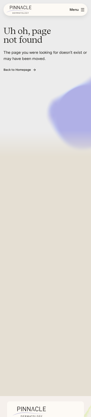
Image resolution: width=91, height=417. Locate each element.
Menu (74, 9)
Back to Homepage (17, 70)
